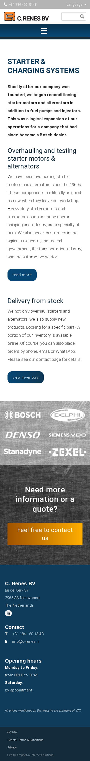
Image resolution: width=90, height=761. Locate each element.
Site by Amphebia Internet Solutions (31, 755)
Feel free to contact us (45, 534)
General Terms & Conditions (26, 740)
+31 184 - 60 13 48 (22, 4)
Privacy (12, 747)
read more (22, 275)
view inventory (25, 377)
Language (75, 5)
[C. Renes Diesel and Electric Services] (43, 20)
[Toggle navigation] (43, 32)
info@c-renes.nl (25, 641)
